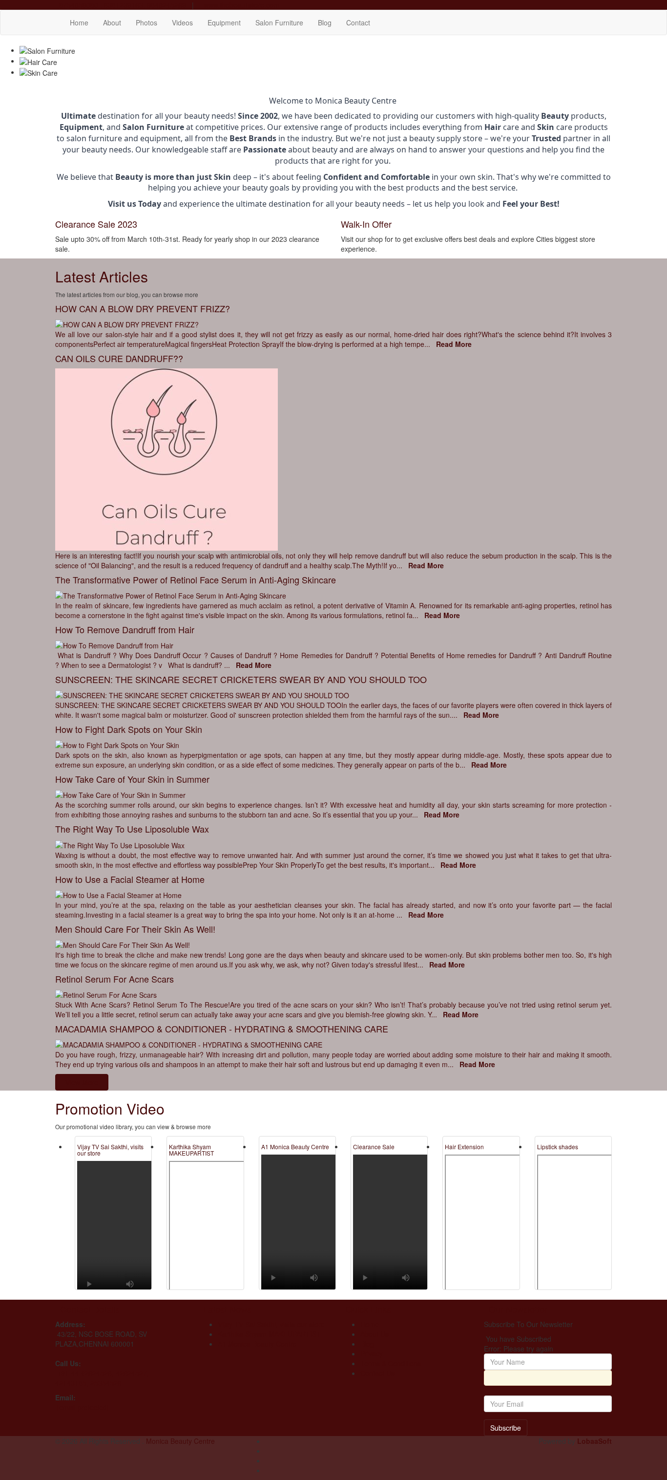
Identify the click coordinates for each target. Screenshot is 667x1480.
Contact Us (377, 1373)
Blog (325, 22)
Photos (146, 22)
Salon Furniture (279, 22)
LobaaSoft (594, 1441)
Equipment (224, 22)
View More (82, 1082)
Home (79, 22)
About (112, 22)
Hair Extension (464, 1146)
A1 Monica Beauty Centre (295, 1146)
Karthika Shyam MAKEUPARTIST (191, 1149)
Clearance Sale (374, 1146)
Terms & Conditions (390, 1363)
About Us (374, 1334)
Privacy (371, 1353)
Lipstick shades (557, 1146)
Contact (358, 22)
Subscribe (505, 1428)
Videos (182, 22)
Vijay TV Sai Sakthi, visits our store (110, 1149)
